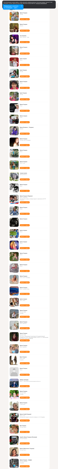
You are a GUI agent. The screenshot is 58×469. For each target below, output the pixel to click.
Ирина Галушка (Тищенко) (26, 196)
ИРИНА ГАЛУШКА (24, 379)
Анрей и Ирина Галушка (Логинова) (28, 437)
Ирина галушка (23, 116)
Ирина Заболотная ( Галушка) (27, 448)
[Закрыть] (21, 6)
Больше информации (41, 3)
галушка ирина (23, 173)
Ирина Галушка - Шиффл (26, 460)
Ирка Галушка (23, 357)
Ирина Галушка (23, 13)
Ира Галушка (23, 425)
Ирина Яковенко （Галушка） (27, 127)
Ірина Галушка (23, 70)
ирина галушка (23, 230)
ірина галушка (23, 58)
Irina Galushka (23, 35)
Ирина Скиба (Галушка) (25, 414)
